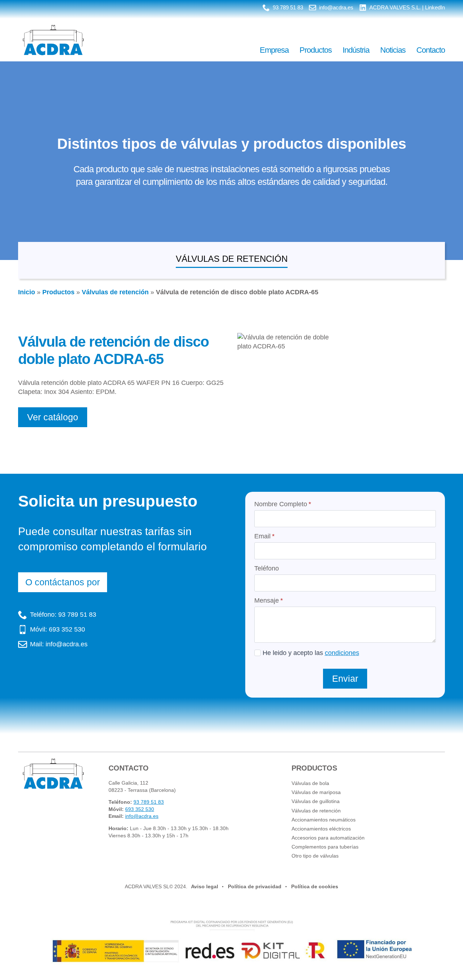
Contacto (430, 50)
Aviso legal (204, 886)
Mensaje (268, 600)
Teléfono (266, 568)
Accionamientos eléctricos (321, 829)
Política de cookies (314, 886)
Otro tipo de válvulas (315, 856)
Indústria (356, 50)
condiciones (342, 652)
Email (264, 536)
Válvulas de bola (310, 783)
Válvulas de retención (115, 292)
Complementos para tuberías (325, 847)
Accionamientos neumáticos (324, 820)
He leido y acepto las (311, 652)
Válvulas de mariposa (316, 792)
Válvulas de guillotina (316, 801)
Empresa (274, 50)
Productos (316, 50)
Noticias (392, 50)
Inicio (26, 292)
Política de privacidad (254, 886)
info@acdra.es (141, 816)
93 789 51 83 (148, 802)
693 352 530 (139, 809)
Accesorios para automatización (328, 838)
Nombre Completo (282, 504)
